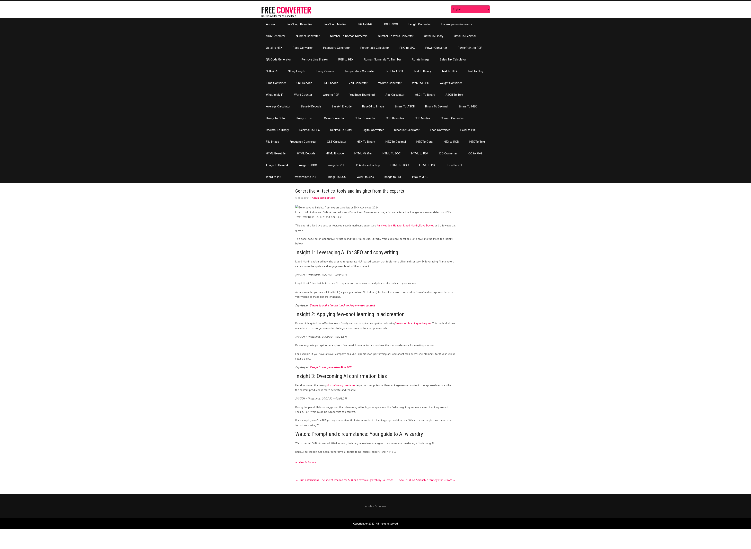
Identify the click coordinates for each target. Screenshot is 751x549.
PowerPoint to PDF (470, 48)
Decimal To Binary (277, 130)
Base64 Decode (311, 106)
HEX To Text (477, 141)
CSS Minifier (422, 118)
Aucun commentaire (323, 197)
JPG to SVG (390, 24)
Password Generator (336, 48)
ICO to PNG (475, 153)
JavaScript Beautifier (299, 24)
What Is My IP (275, 94)
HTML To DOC (392, 153)
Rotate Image (420, 59)
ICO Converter (448, 153)
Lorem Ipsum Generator (456, 24)
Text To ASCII (394, 71)
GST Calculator (336, 141)
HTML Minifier (363, 153)
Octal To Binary (433, 36)
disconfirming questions (341, 385)
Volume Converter (390, 83)
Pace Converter (303, 48)
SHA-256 (272, 71)
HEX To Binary (366, 141)
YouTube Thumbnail (362, 94)
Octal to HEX (274, 48)
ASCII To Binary (425, 94)
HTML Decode (306, 153)
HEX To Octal (424, 141)
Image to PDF (336, 165)
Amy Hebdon (384, 225)
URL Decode (304, 83)
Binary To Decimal (436, 106)
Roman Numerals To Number (382, 59)
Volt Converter (358, 83)
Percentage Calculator (374, 48)
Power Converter (436, 48)
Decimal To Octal (341, 130)
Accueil (270, 24)
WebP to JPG (420, 83)
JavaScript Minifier (334, 24)
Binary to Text (305, 118)
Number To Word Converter (395, 36)
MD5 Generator (275, 36)
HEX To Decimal (395, 141)
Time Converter (276, 83)
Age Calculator (394, 94)
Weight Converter (451, 83)
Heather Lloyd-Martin (405, 225)
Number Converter (308, 36)
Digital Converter (373, 130)
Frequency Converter (303, 141)
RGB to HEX (345, 59)
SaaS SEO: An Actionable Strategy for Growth (427, 480)
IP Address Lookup (368, 165)
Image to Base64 (277, 165)
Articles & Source (305, 462)
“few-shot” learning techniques (413, 323)
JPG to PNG (364, 24)
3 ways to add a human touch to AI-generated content (342, 305)
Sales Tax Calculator (453, 59)
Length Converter (420, 24)
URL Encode (330, 83)
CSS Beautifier (395, 118)
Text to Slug (475, 71)
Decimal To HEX (309, 130)
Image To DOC (307, 165)
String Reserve (325, 71)
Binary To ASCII (405, 106)
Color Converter (365, 118)
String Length (296, 71)
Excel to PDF (468, 130)
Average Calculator (278, 106)
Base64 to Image (373, 106)
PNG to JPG (407, 48)
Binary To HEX (468, 106)
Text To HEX (449, 71)
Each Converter (440, 130)
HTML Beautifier (276, 153)
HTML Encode (335, 153)
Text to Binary (422, 71)
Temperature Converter (360, 71)
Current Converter (452, 118)
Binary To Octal (275, 118)
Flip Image (272, 141)
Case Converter (334, 118)
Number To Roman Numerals (348, 36)
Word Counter (303, 94)
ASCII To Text (454, 94)
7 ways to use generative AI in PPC (330, 367)
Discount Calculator (407, 130)
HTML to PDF (419, 153)
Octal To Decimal (465, 36)
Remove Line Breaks (315, 59)
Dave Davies (426, 225)
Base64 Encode (342, 106)
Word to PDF (331, 94)
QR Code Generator (278, 59)
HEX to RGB (451, 141)
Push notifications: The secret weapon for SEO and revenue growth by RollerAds (344, 480)
